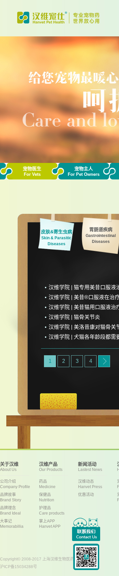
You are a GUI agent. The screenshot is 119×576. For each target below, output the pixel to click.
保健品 (46, 497)
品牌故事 (10, 497)
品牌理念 (10, 511)
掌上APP (49, 524)
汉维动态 (90, 484)
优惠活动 (86, 494)
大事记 (11, 524)
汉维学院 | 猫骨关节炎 (74, 317)
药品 (47, 484)
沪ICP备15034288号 (18, 566)
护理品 (51, 511)
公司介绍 (15, 484)
